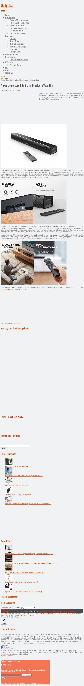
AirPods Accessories (16, 30)
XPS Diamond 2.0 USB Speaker (16, 485)
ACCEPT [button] (33, 615)
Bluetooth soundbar (12, 323)
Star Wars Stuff (15, 51)
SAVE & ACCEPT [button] (7, 656)
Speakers (4, 78)
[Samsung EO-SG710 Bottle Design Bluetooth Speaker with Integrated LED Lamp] (8, 502)
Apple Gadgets (10, 17)
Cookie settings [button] (21, 615)
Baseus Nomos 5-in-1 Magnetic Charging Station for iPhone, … (29, 554)
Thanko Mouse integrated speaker (18, 494)
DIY (6, 67)
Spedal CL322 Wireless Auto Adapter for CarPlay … (24, 591)
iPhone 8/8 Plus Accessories (19, 22)
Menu (3, 11)
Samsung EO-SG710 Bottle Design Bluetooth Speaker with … (28, 504)
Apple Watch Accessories (18, 28)
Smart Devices (10, 57)
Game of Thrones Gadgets (18, 46)
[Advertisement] (19, 108)
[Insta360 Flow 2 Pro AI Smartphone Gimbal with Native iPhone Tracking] (8, 580)
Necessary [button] (5, 645)
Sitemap (4, 612)
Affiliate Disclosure (68, 612)
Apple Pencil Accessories (18, 33)
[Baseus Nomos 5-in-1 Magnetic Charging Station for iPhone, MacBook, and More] (8, 552)
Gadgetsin (7, 5)
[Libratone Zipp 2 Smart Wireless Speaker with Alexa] (8, 474)
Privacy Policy (44, 612)
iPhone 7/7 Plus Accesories (19, 20)
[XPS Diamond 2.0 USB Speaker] (8, 483)
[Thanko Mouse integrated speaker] (8, 493)
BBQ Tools (13, 38)
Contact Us (9, 72)
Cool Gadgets (9, 36)
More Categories (7, 608)
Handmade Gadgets (11, 54)
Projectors (13, 49)
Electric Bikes (14, 41)
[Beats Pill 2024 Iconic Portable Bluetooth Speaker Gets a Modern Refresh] (8, 571)
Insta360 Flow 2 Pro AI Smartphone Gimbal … (22, 582)
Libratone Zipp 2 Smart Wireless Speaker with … (24, 476)
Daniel (3, 90)
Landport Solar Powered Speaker (17, 466)
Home (7, 15)
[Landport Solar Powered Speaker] (8, 465)
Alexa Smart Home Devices (19, 59)
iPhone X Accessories (17, 25)
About (7, 70)
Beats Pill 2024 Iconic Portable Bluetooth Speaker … (25, 573)
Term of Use (55, 612)
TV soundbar (18, 235)
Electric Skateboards (17, 44)
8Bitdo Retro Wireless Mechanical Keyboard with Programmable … (30, 563)
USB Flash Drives (15, 65)
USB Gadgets (9, 62)
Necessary (7, 647)
